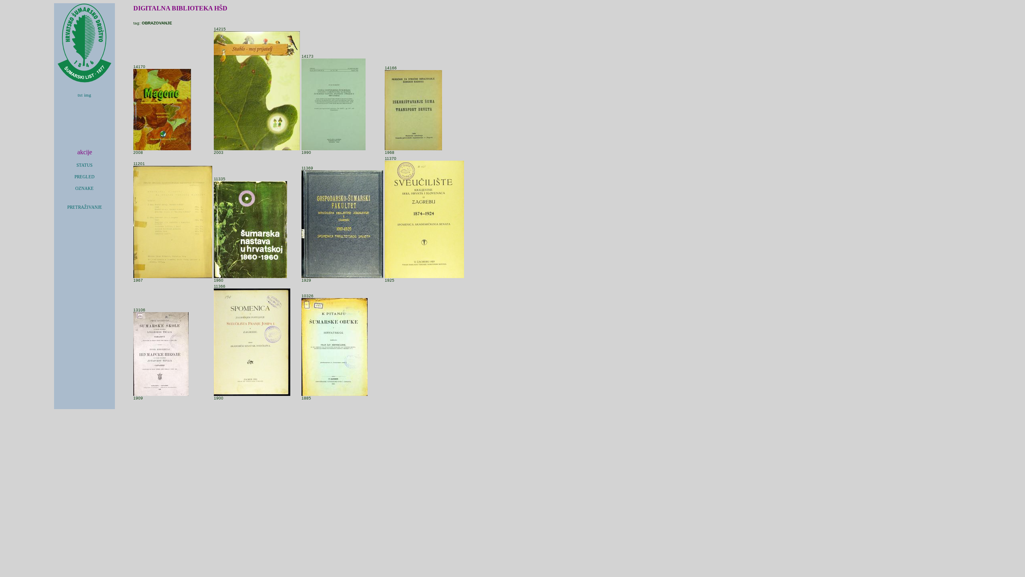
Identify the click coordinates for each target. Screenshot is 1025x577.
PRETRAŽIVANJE (84, 207)
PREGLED (84, 177)
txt (80, 95)
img (87, 95)
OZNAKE (84, 188)
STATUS (84, 165)
